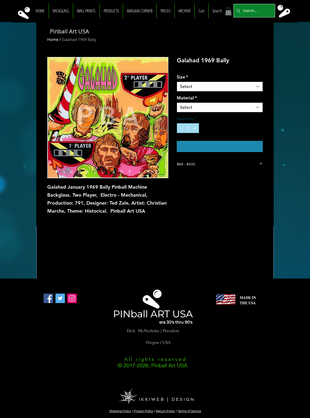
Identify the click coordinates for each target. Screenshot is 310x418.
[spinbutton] (188, 128)
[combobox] (220, 86)
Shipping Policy (120, 411)
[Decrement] (181, 128)
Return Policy (165, 411)
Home (52, 39)
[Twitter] (60, 298)
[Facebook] (48, 298)
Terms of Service (189, 411)
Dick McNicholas (143, 330)
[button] (61, 10)
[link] (228, 11)
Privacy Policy (143, 411)
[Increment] (195, 128)
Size (182, 77)
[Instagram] (72, 298)
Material (187, 98)
